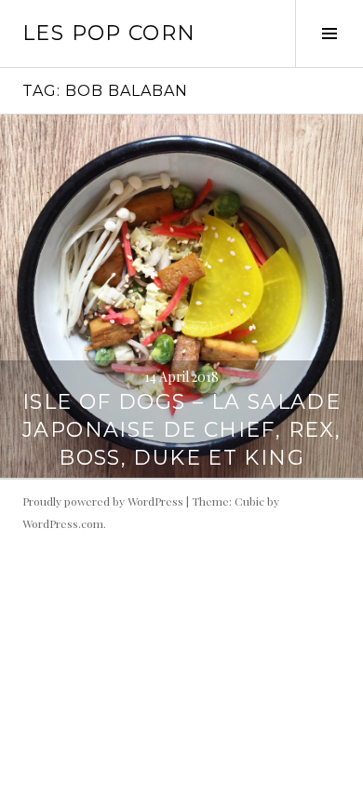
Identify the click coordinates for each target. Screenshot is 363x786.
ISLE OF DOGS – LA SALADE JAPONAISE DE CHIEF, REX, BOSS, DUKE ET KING (181, 429)
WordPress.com (62, 523)
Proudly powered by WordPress (102, 501)
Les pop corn (109, 33)
